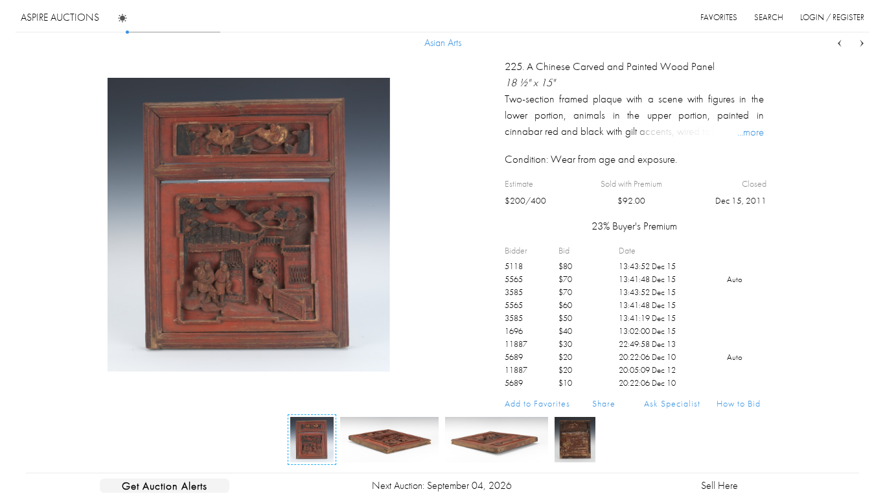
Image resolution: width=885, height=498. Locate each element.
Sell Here (719, 485)
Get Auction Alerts (164, 486)
